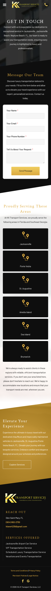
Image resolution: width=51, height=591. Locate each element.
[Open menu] (4, 5)
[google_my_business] (28, 581)
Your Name (12, 110)
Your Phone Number (16, 136)
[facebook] (23, 581)
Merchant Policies (20, 575)
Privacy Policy (34, 570)
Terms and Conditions (19, 570)
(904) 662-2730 (13, 522)
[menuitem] (27, 543)
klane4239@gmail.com (16, 526)
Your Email (11, 123)
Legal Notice (33, 575)
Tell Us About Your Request (19, 149)
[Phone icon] (46, 6)
